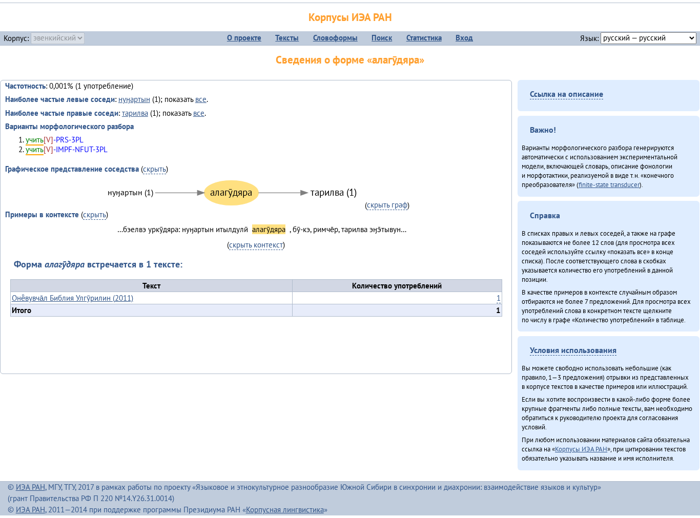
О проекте (244, 38)
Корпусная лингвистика (285, 509)
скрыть (154, 169)
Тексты (287, 38)
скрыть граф (387, 205)
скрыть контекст (256, 245)
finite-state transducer (609, 184)
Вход (464, 38)
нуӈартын (134, 99)
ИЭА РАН (30, 487)
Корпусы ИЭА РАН (350, 17)
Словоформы (335, 38)
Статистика (424, 38)
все (201, 99)
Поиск (382, 38)
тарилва (135, 113)
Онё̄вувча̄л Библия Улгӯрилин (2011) (72, 298)
